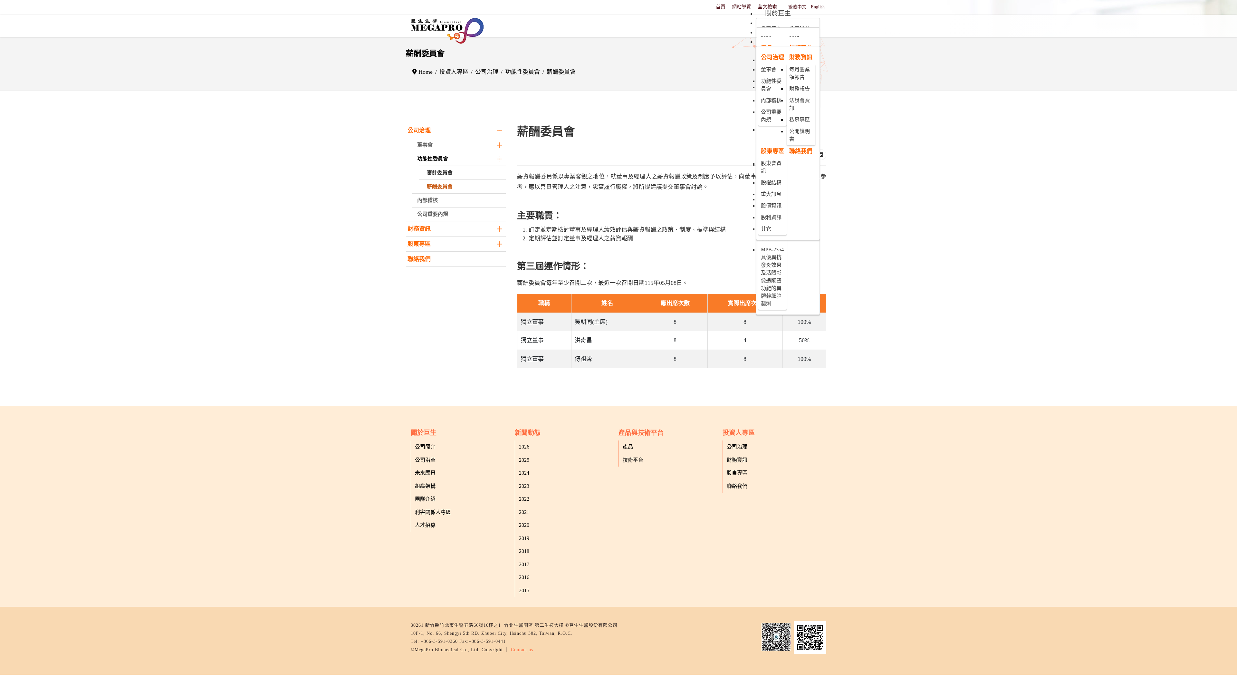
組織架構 (425, 486)
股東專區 (419, 244)
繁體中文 (797, 7)
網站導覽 (741, 6)
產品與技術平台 (641, 432)
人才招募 (425, 525)
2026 (524, 447)
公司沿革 (425, 460)
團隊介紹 (425, 499)
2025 (524, 460)
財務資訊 (419, 229)
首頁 (720, 6)
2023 (524, 486)
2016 (524, 577)
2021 (524, 512)
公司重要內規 (432, 214)
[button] (499, 130)
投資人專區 (739, 432)
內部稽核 (427, 200)
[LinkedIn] (820, 154)
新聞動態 (528, 432)
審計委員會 (440, 172)
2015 (524, 590)
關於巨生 (423, 432)
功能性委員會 (432, 158)
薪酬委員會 (440, 186)
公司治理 (419, 130)
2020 (524, 525)
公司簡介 (425, 447)
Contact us (522, 649)
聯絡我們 (419, 259)
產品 (628, 447)
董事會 (425, 145)
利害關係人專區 (433, 512)
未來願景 (425, 473)
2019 (524, 538)
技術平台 (633, 460)
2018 (524, 551)
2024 (524, 473)
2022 (524, 499)
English (818, 7)
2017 (524, 564)
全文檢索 (767, 6)
